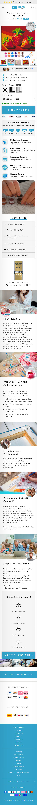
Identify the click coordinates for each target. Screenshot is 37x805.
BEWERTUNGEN (19, 745)
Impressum (18, 769)
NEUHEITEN (18, 730)
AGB (18, 776)
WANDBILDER (18, 733)
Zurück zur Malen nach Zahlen (19, 674)
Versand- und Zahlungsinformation (18, 772)
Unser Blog (18, 752)
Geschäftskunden (18, 757)
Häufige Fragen (18, 754)
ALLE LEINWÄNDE (18, 727)
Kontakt (18, 760)
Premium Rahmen (11, 85)
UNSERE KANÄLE (18, 787)
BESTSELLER (18, 739)
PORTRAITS (18, 736)
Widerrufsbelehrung (18, 767)
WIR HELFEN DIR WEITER (18, 781)
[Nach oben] (18, 693)
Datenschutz (18, 764)
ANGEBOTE (18, 742)
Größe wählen (7, 95)
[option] (18, 2)
